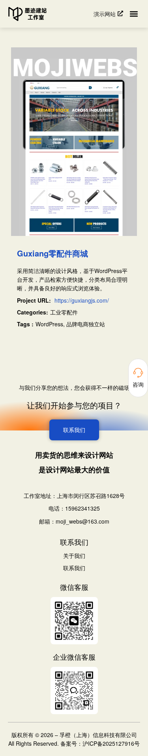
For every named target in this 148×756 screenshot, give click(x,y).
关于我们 (74, 556)
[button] (133, 14)
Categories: (32, 312)
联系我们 (74, 568)
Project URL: (34, 300)
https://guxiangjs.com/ (81, 300)
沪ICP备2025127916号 (111, 743)
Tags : (25, 324)
